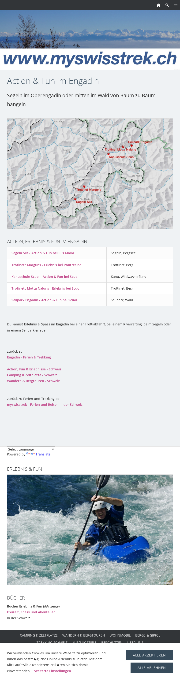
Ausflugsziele (84, 642)
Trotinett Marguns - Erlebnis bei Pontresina (46, 265)
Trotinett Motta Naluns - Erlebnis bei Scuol (45, 288)
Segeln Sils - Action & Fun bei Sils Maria (42, 253)
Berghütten (112, 642)
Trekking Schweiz (52, 642)
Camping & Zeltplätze (39, 635)
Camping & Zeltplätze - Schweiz (32, 375)
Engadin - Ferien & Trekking (29, 357)
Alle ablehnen (152, 667)
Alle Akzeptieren (149, 655)
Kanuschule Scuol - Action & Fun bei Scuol (45, 276)
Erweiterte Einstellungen (51, 671)
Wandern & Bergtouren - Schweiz (33, 381)
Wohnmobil (120, 635)
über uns (135, 642)
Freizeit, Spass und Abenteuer (31, 612)
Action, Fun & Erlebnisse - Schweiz (34, 369)
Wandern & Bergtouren (83, 635)
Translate (43, 454)
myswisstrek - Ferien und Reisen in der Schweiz (44, 404)
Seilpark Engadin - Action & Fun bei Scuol (44, 300)
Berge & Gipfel (147, 635)
